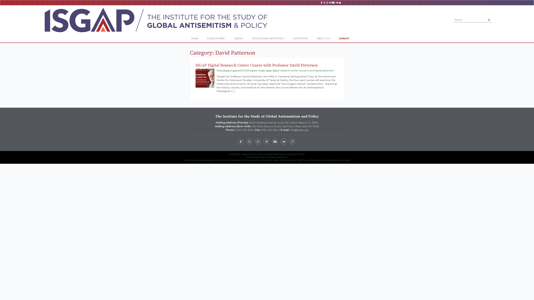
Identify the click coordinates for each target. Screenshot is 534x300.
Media (238, 38)
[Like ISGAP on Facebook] (241, 141)
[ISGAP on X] (324, 2)
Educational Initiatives (267, 38)
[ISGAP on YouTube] (333, 2)
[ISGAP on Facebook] (321, 2)
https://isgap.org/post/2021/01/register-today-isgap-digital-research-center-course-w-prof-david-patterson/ (275, 70)
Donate (344, 38)
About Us (323, 38)
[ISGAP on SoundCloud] (336, 2)
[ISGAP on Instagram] (327, 2)
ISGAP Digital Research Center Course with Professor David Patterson (257, 65)
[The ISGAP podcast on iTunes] (292, 141)
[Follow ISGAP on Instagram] (258, 141)
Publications (215, 38)
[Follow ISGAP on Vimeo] (266, 141)
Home (194, 38)
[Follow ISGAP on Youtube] (275, 141)
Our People (300, 38)
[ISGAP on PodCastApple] (340, 2)
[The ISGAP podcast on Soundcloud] (283, 141)
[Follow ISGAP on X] (249, 141)
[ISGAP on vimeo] (330, 2)
